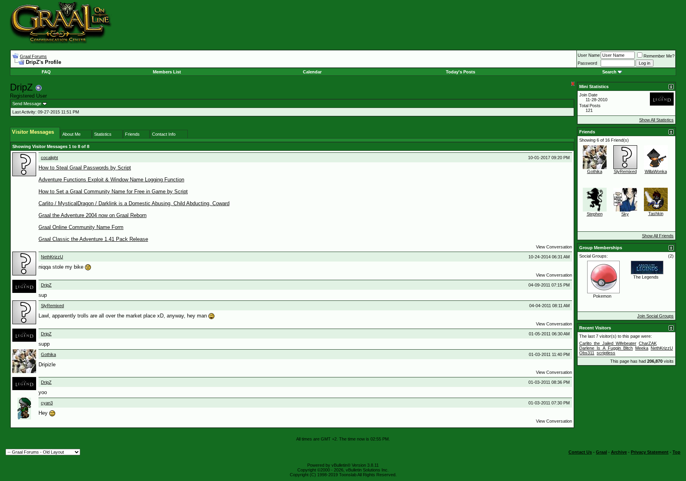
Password (587, 63)
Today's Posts (460, 71)
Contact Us (580, 452)
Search (609, 71)
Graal (601, 452)
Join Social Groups (655, 316)
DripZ (46, 285)
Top (676, 452)
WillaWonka (656, 171)
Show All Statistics (656, 119)
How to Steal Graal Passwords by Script (85, 168)
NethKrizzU (52, 256)
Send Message (26, 103)
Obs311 (586, 352)
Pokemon (602, 296)
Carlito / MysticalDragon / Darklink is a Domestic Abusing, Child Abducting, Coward (134, 203)
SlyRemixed (52, 305)
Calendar (312, 71)
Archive (619, 452)
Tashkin (655, 213)
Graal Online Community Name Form (81, 227)
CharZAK (648, 343)
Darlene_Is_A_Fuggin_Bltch (606, 348)
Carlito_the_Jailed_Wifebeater (607, 343)
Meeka (641, 348)
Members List (167, 71)
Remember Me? (659, 56)
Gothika (48, 354)
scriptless (606, 352)
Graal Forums (33, 56)
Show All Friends (658, 235)
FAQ (46, 71)
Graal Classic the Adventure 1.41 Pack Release (93, 239)
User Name (589, 55)
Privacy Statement (650, 452)
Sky (625, 214)
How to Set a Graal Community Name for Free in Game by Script (113, 191)
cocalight (49, 157)
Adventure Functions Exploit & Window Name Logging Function (111, 180)
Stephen (595, 214)
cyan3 (47, 402)
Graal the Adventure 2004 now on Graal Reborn (92, 215)
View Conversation (554, 246)
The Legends (646, 277)
